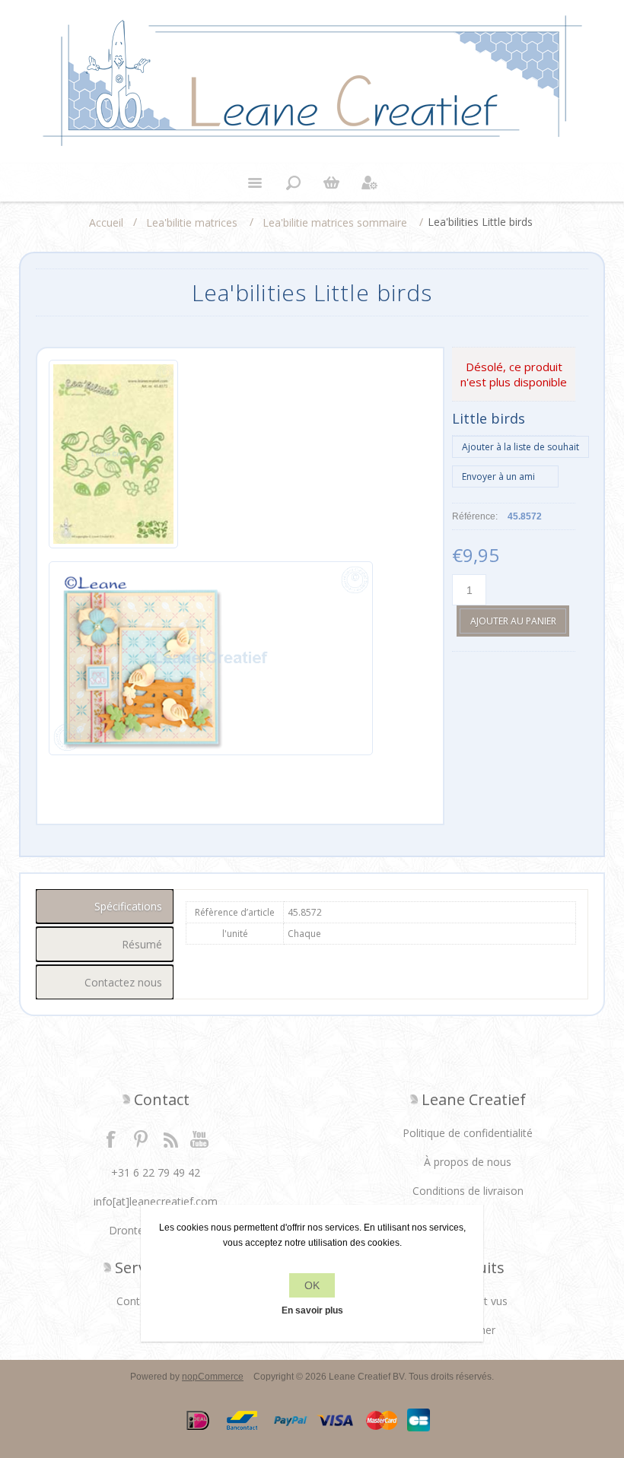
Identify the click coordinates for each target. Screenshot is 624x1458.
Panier (331, 183)
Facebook (111, 1138)
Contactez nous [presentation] (123, 982)
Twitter (140, 1138)
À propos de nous (467, 1162)
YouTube (200, 1138)
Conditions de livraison (468, 1190)
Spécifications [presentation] (128, 906)
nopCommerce (213, 1376)
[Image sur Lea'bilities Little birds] (113, 457)
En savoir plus (312, 1310)
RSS (170, 1138)
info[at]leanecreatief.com (156, 1201)
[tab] (105, 906)
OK (312, 1285)
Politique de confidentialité (468, 1133)
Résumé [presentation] (142, 944)
